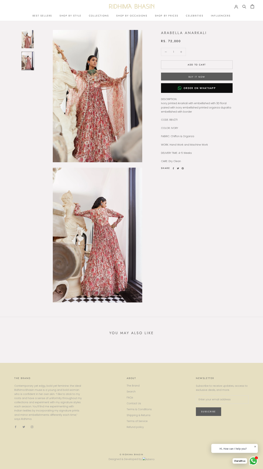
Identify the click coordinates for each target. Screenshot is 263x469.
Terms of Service (137, 421)
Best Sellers (42, 15)
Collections (99, 15)
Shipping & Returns (138, 415)
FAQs (130, 397)
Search (131, 391)
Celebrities (194, 15)
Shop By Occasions (131, 15)
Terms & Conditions (139, 409)
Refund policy (135, 427)
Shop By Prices (166, 15)
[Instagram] (32, 427)
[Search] (244, 6)
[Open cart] (252, 6)
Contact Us (134, 403)
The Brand (133, 385)
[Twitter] (178, 168)
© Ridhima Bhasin (131, 454)
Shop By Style (70, 15)
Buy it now (197, 77)
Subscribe (208, 411)
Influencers (221, 15)
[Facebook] (173, 168)
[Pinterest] (183, 168)
